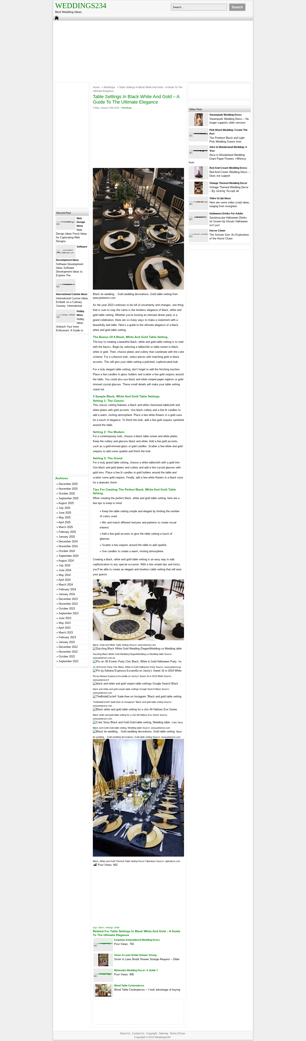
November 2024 (68, 546)
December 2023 (68, 599)
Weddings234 (80, 5)
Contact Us (138, 1033)
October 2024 (67, 551)
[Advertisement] (153, 51)
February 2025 (67, 531)
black (101, 927)
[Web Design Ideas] (65, 221)
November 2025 (68, 488)
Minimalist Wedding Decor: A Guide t (136, 970)
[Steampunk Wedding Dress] (198, 124)
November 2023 (68, 603)
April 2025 (64, 522)
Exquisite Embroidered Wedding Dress (137, 939)
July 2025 (64, 507)
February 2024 (67, 589)
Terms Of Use (177, 1033)
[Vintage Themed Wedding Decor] (198, 193)
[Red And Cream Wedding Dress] (198, 178)
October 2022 (67, 656)
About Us (125, 1033)
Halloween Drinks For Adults (226, 213)
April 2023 (64, 627)
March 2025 (66, 527)
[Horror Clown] (198, 233)
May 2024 (65, 575)
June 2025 (65, 512)
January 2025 (67, 536)
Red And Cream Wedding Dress (228, 167)
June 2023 (65, 618)
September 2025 (68, 498)
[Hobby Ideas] (66, 314)
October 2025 (67, 493)
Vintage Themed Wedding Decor (228, 183)
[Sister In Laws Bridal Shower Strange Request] (103, 965)
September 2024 (68, 555)
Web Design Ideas (81, 222)
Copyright (151, 1033)
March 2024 (66, 584)
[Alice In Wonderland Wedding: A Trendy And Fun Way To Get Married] (198, 150)
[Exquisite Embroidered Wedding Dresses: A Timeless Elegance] (103, 943)
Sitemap (163, 1033)
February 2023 (67, 637)
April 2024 (64, 579)
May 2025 (65, 517)
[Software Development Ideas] (65, 253)
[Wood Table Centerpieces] (103, 995)
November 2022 (68, 651)
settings (109, 927)
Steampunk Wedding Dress (225, 114)
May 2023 (65, 622)
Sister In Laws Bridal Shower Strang (135, 955)
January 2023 (67, 642)
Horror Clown (217, 230)
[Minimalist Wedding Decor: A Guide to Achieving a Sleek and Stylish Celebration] (103, 973)
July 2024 (64, 565)
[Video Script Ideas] (198, 201)
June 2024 (65, 570)
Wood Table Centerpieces (129, 985)
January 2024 (67, 594)
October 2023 (67, 608)
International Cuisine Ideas (71, 294)
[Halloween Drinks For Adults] (198, 216)
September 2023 (68, 613)
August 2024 (66, 560)
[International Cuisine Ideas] (65, 283)
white (116, 927)
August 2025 (66, 503)
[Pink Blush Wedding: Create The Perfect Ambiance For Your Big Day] (198, 133)
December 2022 (68, 646)
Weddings (109, 87)
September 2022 (68, 661)
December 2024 (68, 541)
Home (96, 87)
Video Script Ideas (220, 198)
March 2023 (66, 632)
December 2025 (68, 483)
